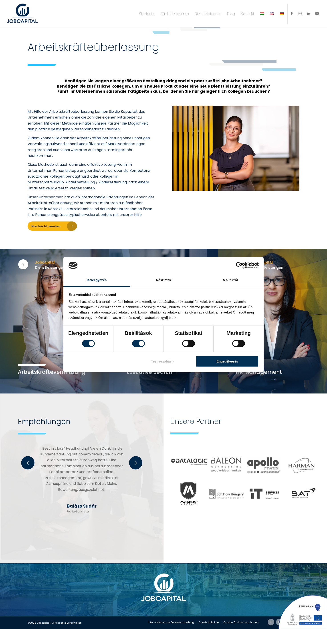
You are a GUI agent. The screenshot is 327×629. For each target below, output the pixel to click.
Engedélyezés (227, 361)
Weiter (135, 462)
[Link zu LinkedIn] (308, 13)
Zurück (27, 462)
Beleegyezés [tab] (97, 280)
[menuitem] (147, 14)
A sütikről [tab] (230, 280)
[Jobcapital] (23, 264)
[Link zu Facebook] (291, 13)
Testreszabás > (162, 361)
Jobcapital (45, 262)
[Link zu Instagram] (300, 13)
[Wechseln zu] (262, 14)
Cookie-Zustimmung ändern (241, 622)
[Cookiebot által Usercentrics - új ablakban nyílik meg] (239, 265)
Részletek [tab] (163, 280)
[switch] (138, 343)
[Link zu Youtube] (317, 13)
